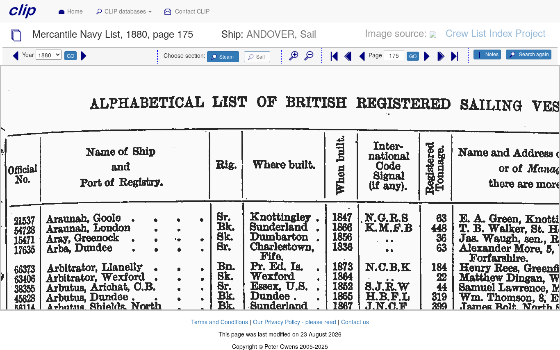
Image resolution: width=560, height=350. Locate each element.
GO (70, 55)
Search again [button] (533, 53)
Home (75, 11)
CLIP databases (126, 11)
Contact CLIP (191, 11)
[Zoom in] (293, 56)
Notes (492, 53)
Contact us (355, 322)
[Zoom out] (308, 56)
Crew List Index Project (496, 32)
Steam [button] (226, 56)
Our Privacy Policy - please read (294, 322)
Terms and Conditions (219, 322)
